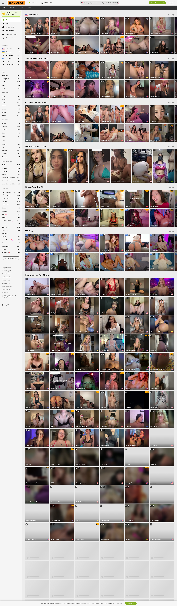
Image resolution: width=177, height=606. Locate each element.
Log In (171, 3)
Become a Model (7, 286)
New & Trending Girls (35, 187)
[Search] (103, 2)
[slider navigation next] (172, 35)
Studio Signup (6, 289)
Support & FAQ (6, 267)
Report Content (6, 274)
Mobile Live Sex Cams (35, 146)
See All (171, 15)
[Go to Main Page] (17, 3)
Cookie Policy (109, 603)
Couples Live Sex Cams (36, 102)
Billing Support (6, 271)
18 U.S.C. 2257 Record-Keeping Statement (9, 296)
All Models (5, 292)
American (33, 14)
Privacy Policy (6, 280)
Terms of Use (6, 283)
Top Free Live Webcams (36, 58)
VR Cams (29, 231)
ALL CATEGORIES (12, 258)
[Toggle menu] (3, 3)
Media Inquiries (6, 277)
